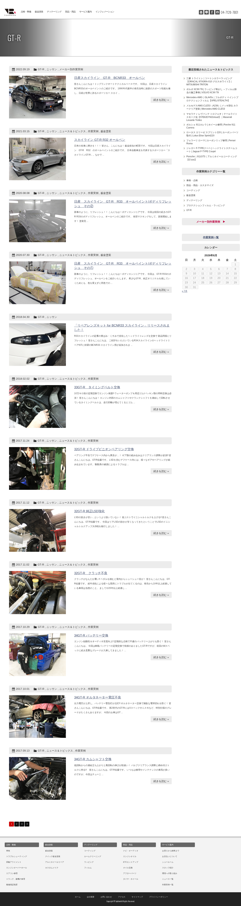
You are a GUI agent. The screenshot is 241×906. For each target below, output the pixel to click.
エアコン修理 (12, 873)
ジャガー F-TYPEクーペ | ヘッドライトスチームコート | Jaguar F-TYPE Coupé (211, 150)
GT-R (41, 69)
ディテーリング (54, 11)
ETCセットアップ (130, 862)
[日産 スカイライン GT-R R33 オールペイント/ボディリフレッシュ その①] (37, 282)
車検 (8, 851)
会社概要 (90, 897)
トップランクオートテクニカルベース (9, 12)
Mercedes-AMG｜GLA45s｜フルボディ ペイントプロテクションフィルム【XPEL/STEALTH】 (212, 99)
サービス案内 (85, 11)
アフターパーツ (129, 873)
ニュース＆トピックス (72, 131)
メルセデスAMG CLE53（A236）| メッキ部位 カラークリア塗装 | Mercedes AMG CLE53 (212, 107)
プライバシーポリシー (158, 897)
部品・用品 (70, 11)
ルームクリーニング (92, 856)
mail (201, 12)
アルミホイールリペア (54, 862)
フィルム (88, 868)
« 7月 (184, 291)
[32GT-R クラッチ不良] (37, 592)
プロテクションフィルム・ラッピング (205, 205)
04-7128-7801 (229, 12)
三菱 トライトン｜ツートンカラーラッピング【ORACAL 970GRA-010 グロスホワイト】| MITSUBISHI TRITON (209, 81)
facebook (212, 12)
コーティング (89, 851)
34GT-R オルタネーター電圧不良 (97, 697)
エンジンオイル (129, 856)
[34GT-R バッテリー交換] (37, 654)
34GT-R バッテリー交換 (91, 635)
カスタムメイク (51, 868)
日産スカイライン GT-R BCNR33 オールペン (109, 78)
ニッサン (52, 69)
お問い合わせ (106, 897)
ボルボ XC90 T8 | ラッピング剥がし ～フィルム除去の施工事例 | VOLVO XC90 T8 (211, 91)
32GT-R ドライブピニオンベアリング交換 (104, 449)
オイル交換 (128, 868)
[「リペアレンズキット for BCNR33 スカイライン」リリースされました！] (37, 344)
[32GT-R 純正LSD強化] (37, 530)
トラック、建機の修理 (15, 879)
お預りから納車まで (170, 851)
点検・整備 (26, 11)
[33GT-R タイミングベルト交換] (37, 406)
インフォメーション (104, 11)
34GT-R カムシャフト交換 (93, 759)
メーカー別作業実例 (71, 69)
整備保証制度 (12, 885)
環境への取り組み (169, 873)
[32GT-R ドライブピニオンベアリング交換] (37, 468)
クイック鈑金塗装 (52, 856)
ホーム (78, 897)
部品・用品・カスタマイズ (200, 185)
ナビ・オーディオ (130, 851)
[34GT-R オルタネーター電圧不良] (37, 716)
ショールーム (167, 862)
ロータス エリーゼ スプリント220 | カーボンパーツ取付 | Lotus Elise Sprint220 (212, 134)
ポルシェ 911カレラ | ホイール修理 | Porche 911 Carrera (210, 126)
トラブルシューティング (16, 856)
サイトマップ (137, 897)
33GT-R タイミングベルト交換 (97, 387)
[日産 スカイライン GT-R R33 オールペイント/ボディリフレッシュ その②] (37, 220)
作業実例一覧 (211, 237)
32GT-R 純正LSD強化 (89, 511)
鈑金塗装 (39, 11)
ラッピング (89, 862)
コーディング (193, 190)
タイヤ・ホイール (130, 879)
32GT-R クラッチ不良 (91, 573)
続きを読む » (161, 99)
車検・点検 (192, 180)
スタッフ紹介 (167, 868)
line (206, 12)
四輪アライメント (13, 862)
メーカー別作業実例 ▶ (210, 221)
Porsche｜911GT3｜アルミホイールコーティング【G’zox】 (211, 158)
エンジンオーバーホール (16, 868)
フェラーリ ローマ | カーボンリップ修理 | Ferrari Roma (211, 142)
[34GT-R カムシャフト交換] (37, 778)
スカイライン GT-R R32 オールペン (99, 140)
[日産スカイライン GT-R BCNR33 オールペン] (37, 97)
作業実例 (93, 131)
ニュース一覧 (167, 879)
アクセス (122, 897)
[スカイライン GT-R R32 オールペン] (37, 159)
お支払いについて (169, 856)
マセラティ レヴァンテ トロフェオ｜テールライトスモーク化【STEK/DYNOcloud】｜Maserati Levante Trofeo (211, 117)
